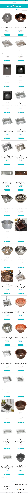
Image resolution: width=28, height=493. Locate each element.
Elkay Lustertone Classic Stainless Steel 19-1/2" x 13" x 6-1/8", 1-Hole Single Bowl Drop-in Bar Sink (21, 441)
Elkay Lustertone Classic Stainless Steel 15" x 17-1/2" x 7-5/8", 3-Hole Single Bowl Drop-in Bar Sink (7, 54)
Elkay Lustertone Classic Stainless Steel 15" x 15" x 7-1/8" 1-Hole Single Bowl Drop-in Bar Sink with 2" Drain (21, 54)
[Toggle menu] (3, 2)
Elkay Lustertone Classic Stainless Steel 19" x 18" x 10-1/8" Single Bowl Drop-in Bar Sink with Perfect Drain (7, 364)
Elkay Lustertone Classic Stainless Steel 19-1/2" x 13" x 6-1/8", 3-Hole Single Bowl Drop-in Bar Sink (7, 441)
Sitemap (21, 492)
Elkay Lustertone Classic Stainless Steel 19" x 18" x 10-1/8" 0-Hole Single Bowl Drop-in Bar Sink (7, 390)
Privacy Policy (7, 483)
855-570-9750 (25, 0)
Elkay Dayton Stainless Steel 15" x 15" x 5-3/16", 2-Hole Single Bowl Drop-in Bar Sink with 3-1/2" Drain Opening (7, 157)
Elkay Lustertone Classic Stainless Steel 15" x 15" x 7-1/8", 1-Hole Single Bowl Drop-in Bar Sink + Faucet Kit (21, 286)
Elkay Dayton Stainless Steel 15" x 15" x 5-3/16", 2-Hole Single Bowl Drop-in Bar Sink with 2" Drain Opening (21, 157)
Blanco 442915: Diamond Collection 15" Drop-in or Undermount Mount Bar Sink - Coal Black (21, 80)
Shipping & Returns (7, 486)
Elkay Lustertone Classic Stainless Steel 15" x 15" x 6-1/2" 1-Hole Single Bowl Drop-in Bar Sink (21, 390)
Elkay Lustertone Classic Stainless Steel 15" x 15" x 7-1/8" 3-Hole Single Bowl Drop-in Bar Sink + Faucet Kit (7, 312)
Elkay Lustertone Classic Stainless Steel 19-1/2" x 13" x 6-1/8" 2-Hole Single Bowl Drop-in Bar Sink (7, 467)
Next (9, 477)
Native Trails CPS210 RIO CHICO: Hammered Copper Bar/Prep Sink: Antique (21, 183)
